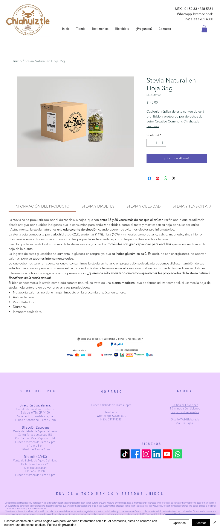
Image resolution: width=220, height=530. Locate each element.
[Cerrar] (214, 523)
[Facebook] (135, 453)
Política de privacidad (61, 524)
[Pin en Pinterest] (157, 178)
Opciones (179, 523)
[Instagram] (146, 453)
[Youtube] (167, 453)
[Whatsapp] (177, 453)
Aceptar (201, 523)
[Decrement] (150, 143)
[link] (204, 28)
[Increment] (163, 143)
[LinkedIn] (156, 453)
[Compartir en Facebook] (149, 178)
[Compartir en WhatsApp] (165, 178)
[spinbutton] (156, 143)
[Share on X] (173, 178)
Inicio (17, 61)
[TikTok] (125, 453)
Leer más (153, 126)
